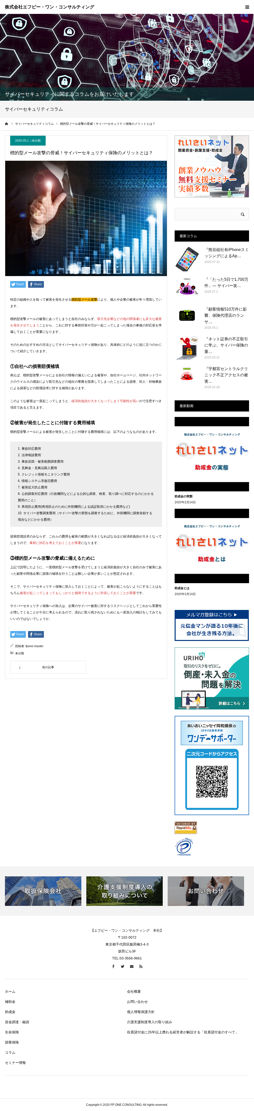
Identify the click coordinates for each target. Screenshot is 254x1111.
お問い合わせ (137, 1002)
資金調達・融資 (17, 1022)
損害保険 (12, 1042)
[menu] (247, 7)
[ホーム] (6, 124)
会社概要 (134, 991)
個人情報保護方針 (141, 1012)
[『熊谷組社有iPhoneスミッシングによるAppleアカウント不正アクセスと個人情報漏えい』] (187, 259)
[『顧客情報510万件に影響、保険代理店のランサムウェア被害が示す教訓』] (187, 318)
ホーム (10, 991)
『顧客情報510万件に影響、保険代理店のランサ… (225, 315)
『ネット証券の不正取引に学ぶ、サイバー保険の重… (226, 345)
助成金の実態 (183, 496)
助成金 (10, 1012)
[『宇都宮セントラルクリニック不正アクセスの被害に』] (187, 378)
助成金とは (182, 588)
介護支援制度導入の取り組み (149, 1022)
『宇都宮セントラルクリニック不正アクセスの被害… (226, 375)
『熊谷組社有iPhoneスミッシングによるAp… (226, 253)
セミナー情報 (15, 1063)
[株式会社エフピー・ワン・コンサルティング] (49, 7)
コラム (10, 1052)
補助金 (10, 1002)
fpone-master (34, 646)
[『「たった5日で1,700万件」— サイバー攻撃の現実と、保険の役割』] (187, 288)
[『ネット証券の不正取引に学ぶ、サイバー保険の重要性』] (187, 348)
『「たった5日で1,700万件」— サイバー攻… (226, 282)
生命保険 (12, 1032)
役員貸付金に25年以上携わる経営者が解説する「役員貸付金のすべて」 (183, 1032)
